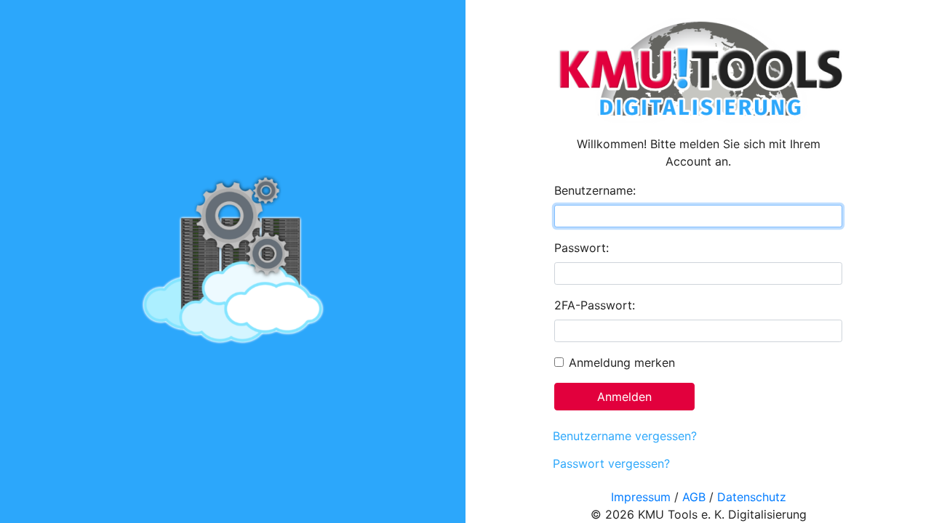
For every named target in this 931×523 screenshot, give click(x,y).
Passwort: (581, 247)
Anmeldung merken (622, 362)
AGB (694, 497)
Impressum (641, 497)
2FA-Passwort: (594, 305)
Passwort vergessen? (611, 463)
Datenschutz (751, 497)
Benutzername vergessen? (625, 436)
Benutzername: (595, 190)
